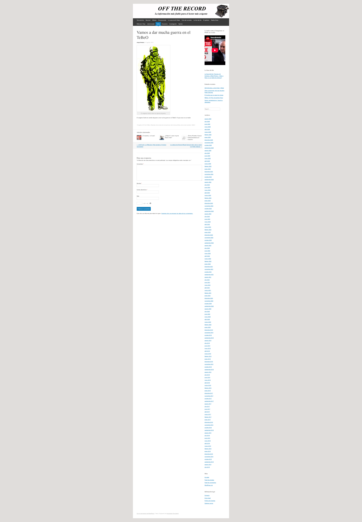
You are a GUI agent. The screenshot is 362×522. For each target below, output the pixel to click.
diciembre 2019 (209, 330)
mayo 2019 (208, 348)
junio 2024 (207, 187)
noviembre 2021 (209, 269)
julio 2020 (207, 311)
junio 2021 (207, 282)
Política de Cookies (210, 501)
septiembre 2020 (209, 306)
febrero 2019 (208, 356)
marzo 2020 (208, 322)
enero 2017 (208, 420)
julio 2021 (207, 280)
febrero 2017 (208, 417)
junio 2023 (207, 219)
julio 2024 (207, 185)
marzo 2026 (208, 132)
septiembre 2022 (209, 243)
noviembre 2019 (209, 332)
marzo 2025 (208, 164)
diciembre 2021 (209, 266)
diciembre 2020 (209, 298)
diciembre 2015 (209, 454)
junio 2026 (207, 124)
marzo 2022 (208, 259)
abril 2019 (207, 351)
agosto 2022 (208, 245)
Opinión (180, 24)
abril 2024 (207, 193)
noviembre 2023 (209, 206)
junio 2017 (207, 409)
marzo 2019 (208, 354)
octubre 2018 (208, 367)
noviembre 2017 (209, 396)
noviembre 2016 (209, 425)
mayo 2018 (208, 380)
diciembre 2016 (209, 422)
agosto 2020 (208, 309)
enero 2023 (208, 232)
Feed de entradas (209, 480)
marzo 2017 (208, 414)
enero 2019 (208, 359)
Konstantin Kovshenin (173, 513)
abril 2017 (207, 412)
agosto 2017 (208, 404)
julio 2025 (207, 153)
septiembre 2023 (209, 211)
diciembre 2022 (209, 235)
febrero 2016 (208, 449)
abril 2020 (207, 319)
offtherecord (144, 10)
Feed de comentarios (210, 482)
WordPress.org (209, 485)
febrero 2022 (208, 261)
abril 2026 (207, 129)
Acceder (207, 477)
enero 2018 (208, 390)
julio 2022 (207, 248)
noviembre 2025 (209, 142)
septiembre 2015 (209, 462)
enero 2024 (208, 200)
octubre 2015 (208, 459)
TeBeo (158, 24)
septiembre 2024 (209, 179)
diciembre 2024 (209, 171)
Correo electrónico (142, 190)
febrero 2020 (208, 325)
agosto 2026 (208, 119)
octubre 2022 (208, 240)
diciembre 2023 (209, 203)
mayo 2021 (208, 285)
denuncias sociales (186, 125)
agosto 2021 (208, 277)
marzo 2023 (208, 227)
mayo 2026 (208, 127)
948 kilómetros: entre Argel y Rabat (214, 88)
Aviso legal (208, 498)
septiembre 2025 (209, 148)
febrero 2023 (208, 230)
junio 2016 (207, 438)
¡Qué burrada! (151, 24)
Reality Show (214, 20)
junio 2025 (207, 156)
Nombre (139, 183)
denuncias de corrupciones (163, 125)
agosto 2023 (208, 214)
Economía (164, 24)
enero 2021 (208, 295)
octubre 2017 (208, 398)
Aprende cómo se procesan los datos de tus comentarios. (177, 213)
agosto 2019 (208, 340)
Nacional (148, 20)
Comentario (140, 164)
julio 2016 (207, 435)
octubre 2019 (208, 335)
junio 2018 (207, 377)
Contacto (207, 495)
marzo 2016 (208, 446)
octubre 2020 (208, 303)
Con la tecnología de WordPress (145, 513)
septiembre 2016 (209, 430)
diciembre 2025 (209, 140)
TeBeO (193, 125)
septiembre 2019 (209, 338)
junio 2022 (207, 251)
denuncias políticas (176, 125)
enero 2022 (208, 264)
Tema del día (140, 20)
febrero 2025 (208, 166)
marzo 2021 (208, 290)
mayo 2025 (208, 158)
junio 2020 (207, 314)
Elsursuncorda (162, 20)
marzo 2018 (208, 385)
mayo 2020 (208, 317)
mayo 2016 (208, 441)
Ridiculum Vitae (141, 24)
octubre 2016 (208, 427)
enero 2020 (208, 327)
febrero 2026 (208, 135)
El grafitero (206, 20)
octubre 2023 (208, 208)
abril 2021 (207, 288)
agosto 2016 (208, 433)
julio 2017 (207, 406)
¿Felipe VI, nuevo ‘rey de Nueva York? (172, 136)
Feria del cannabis (187, 20)
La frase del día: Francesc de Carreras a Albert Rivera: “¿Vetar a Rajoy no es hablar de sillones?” (214, 76)
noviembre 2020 (209, 301)
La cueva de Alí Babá (174, 20)
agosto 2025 (208, 150)
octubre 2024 (208, 177)
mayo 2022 (208, 253)
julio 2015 (207, 467)
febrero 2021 (208, 293)
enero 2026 (208, 137)
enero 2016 (208, 451)
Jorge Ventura (140, 42)
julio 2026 (207, 121)
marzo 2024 (208, 195)
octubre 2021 (208, 272)
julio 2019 (207, 343)
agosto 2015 (208, 464)
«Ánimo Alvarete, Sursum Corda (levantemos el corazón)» (195, 137)
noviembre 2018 (209, 364)
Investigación (173, 24)
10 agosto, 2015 (149, 42)
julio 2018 (207, 375)
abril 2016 (207, 443)
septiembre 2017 (209, 401)
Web (138, 196)
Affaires (154, 20)
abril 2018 (207, 383)
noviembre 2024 (209, 174)
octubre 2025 (208, 145)
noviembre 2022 (209, 237)
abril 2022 (207, 256)
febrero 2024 (208, 198)
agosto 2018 (208, 372)
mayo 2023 (208, 222)
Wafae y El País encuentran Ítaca (214, 98)
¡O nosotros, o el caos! (148, 136)
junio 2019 (207, 346)
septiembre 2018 (209, 369)
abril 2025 (207, 161)
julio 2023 (207, 216)
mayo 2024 (208, 190)
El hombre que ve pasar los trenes (214, 95)
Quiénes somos (209, 503)
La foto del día (197, 20)
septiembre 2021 (209, 274)
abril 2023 (207, 224)
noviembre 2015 (209, 456)
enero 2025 (208, 169)
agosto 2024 (208, 182)
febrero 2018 (208, 388)
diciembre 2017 (209, 393)
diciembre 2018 (209, 361)
